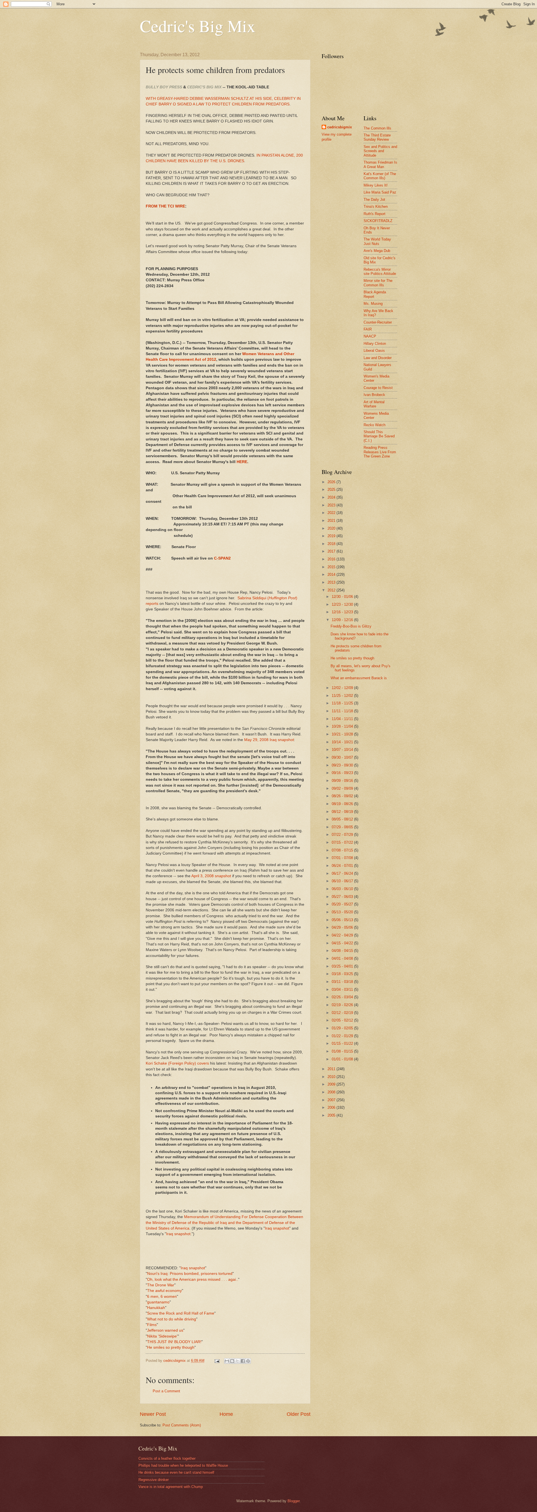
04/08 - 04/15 (343, 951)
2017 (332, 551)
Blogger (294, 1501)
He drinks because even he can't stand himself (176, 1472)
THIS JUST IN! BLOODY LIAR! (174, 1342)
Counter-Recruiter (378, 322)
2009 (332, 1084)
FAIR (368, 329)
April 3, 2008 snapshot (211, 876)
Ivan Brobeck (374, 395)
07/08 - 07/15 (343, 850)
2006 (332, 1107)
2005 (332, 1115)
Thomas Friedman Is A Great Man (380, 164)
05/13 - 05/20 (343, 912)
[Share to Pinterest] (248, 1361)
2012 (332, 590)
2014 (332, 574)
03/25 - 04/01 (343, 966)
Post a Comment (166, 1391)
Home (226, 1414)
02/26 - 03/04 (343, 997)
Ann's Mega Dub (377, 251)
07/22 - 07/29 (343, 834)
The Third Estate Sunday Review (377, 137)
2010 (332, 1077)
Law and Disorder (378, 358)
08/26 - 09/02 (343, 796)
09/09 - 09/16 (343, 781)
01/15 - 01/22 (343, 1043)
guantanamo (158, 1302)
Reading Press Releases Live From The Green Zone (380, 451)
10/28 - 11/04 (343, 726)
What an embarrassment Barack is (359, 678)
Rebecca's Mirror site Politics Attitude (380, 271)
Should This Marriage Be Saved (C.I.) (379, 436)
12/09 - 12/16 (343, 620)
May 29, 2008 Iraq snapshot (269, 740)
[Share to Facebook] (243, 1361)
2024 (332, 497)
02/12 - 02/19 (343, 1013)
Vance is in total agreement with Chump (170, 1487)
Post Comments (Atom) (181, 1425)
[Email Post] (217, 1360)
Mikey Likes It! (376, 185)
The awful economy (164, 1291)
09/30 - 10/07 (343, 757)
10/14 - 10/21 (343, 742)
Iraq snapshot (277, 1228)
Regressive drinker (153, 1480)
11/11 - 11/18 (343, 711)
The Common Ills (377, 128)
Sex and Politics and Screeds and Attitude (380, 151)
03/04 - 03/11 (343, 989)
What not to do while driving (171, 1319)
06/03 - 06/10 (343, 889)
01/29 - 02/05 (343, 1028)
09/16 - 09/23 (343, 773)
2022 (332, 513)
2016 (332, 559)
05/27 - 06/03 (343, 897)
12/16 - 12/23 (343, 612)
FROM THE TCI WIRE (165, 206)
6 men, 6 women (162, 1296)
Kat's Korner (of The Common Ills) (380, 176)
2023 (332, 505)
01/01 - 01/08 (343, 1059)
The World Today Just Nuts (377, 241)
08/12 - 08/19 (343, 812)
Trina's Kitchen (376, 206)
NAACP (370, 336)
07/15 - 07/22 (343, 842)
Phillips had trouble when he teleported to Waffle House (183, 1465)
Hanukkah (156, 1308)
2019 (332, 536)
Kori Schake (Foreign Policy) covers (177, 1063)
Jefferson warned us (165, 1330)
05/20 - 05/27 (343, 904)
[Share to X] (237, 1361)
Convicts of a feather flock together (167, 1458)
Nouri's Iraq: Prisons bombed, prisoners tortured (189, 1274)
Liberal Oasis (374, 350)
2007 (332, 1100)
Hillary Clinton (375, 343)
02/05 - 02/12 (343, 1020)
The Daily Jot (374, 199)
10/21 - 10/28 (343, 734)
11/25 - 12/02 (343, 696)
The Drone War (160, 1285)
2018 (332, 544)
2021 (332, 520)
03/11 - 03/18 (343, 982)
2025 (332, 489)
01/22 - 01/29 (343, 1036)
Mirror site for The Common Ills (378, 283)
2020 (332, 528)
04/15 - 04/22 (343, 943)
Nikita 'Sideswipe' (162, 1336)
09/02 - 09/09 (343, 788)
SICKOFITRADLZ (378, 221)
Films (152, 1325)
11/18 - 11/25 (343, 703)
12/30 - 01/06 (343, 597)
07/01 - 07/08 (343, 858)
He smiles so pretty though (170, 1347)
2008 (332, 1092)
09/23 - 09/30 (343, 765)
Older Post (298, 1414)
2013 (332, 582)
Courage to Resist (378, 388)
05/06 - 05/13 (343, 920)
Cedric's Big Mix (197, 26)
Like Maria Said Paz (380, 192)
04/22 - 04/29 (343, 935)
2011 (332, 1069)
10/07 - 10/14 (343, 749)
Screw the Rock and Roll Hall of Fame (180, 1313)
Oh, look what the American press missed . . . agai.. (192, 1279)
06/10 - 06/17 (343, 881)
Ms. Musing (373, 303)
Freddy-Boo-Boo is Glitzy (351, 626)
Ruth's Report (374, 214)
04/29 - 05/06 (343, 927)
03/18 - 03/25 (343, 974)
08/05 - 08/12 (343, 819)
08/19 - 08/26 (343, 804)
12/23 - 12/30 (343, 604)
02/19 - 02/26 (343, 1005)
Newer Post (153, 1414)
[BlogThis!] (232, 1361)
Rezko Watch (374, 425)
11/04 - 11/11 (343, 719)
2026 (332, 482)
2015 (332, 567)
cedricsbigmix (339, 127)
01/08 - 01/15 (343, 1051)
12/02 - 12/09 (343, 688)
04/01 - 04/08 (343, 958)
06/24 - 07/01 (343, 866)
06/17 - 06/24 (343, 873)
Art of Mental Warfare (374, 404)
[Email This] (227, 1361)
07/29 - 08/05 (343, 827)
